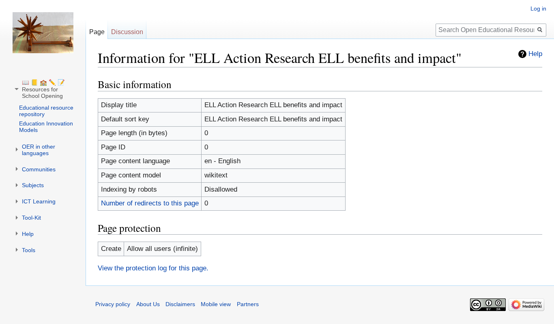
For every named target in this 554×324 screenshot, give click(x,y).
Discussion (127, 31)
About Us (148, 304)
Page (97, 31)
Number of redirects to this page (150, 203)
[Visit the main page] (43, 32)
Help (535, 54)
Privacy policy (112, 304)
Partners (248, 304)
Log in (538, 8)
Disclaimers (180, 304)
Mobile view (216, 304)
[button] (43, 89)
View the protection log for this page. (153, 268)
